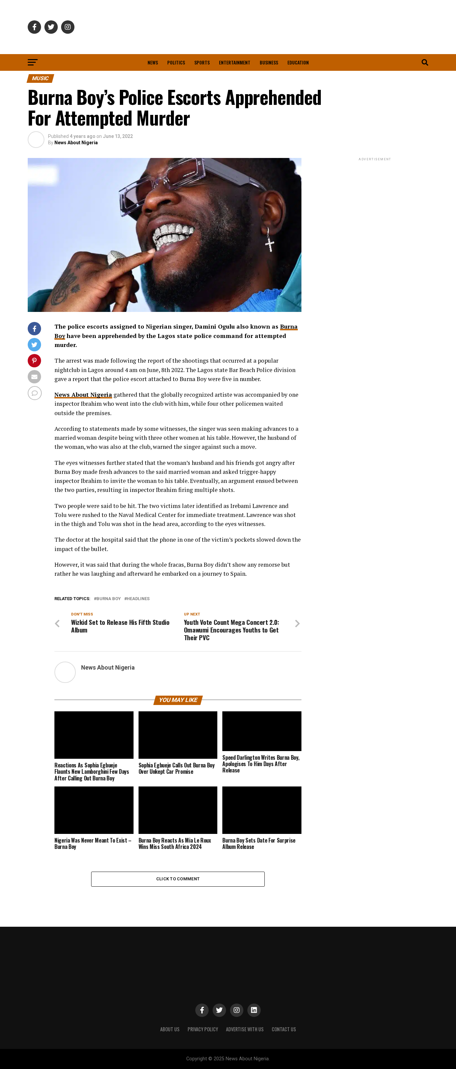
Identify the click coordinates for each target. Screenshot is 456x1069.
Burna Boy (108, 599)
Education (298, 62)
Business (269, 62)
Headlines (138, 599)
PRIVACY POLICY (203, 1029)
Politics (176, 62)
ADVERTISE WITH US (245, 1029)
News (153, 62)
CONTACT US (284, 1029)
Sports (202, 62)
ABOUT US (170, 1029)
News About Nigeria (76, 142)
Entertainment (234, 62)
